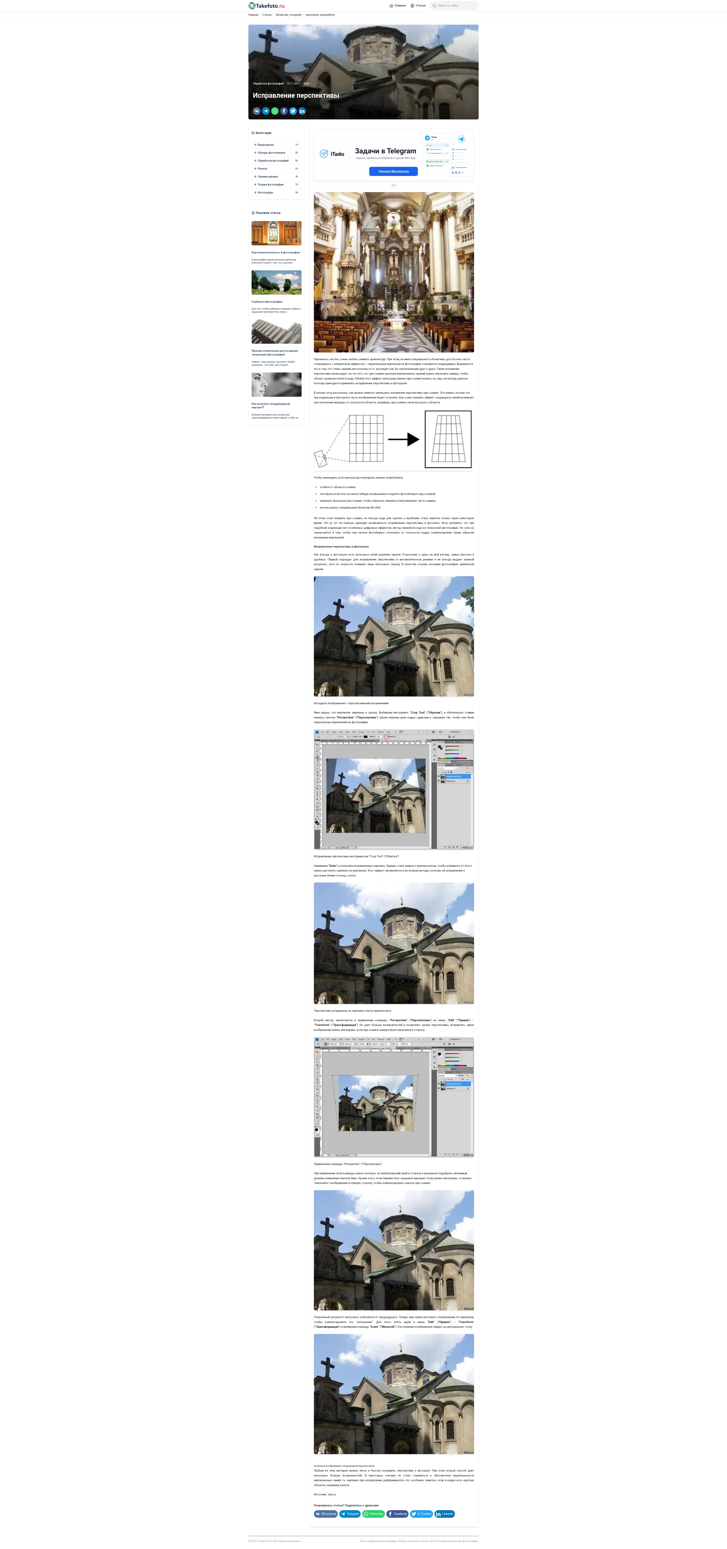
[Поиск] (434, 6)
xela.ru (332, 1494)
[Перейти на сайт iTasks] (394, 155)
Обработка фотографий (268, 83)
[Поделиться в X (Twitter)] (293, 111)
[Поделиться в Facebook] (284, 111)
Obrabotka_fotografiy (289, 14)
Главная (253, 14)
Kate (306, 83)
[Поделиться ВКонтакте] (257, 111)
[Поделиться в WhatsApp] (275, 111)
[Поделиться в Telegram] (266, 111)
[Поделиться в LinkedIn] (302, 111)
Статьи (267, 14)
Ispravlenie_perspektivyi (320, 14)
